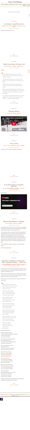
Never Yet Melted (15, 2)
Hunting (15, 223)
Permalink (16, 135)
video (15, 273)
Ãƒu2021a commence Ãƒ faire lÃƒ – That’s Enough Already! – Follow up (14, 261)
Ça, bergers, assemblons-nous (14, 24)
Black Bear (6, 188)
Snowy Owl (20, 66)
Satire (18, 265)
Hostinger (16, 395)
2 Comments (12, 135)
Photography (8, 66)
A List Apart (27, 394)
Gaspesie (9, 113)
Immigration (9, 264)
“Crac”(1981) (13, 143)
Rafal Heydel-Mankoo (7, 247)
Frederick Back (15, 145)
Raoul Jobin (9, 30)
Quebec (15, 66)
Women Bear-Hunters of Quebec (13, 221)
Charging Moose (13, 111)
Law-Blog (15, 394)
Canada (12, 188)
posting (6, 268)
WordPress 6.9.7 (6, 394)
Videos (22, 265)
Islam (15, 264)
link (18, 278)
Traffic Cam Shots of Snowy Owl (14, 64)
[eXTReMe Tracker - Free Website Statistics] (1, 400)
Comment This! (12, 176)
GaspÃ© (17, 188)
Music (19, 264)
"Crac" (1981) (6, 145)
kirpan (10, 351)
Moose (14, 113)
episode (19, 227)
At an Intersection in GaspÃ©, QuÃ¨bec (14, 185)
